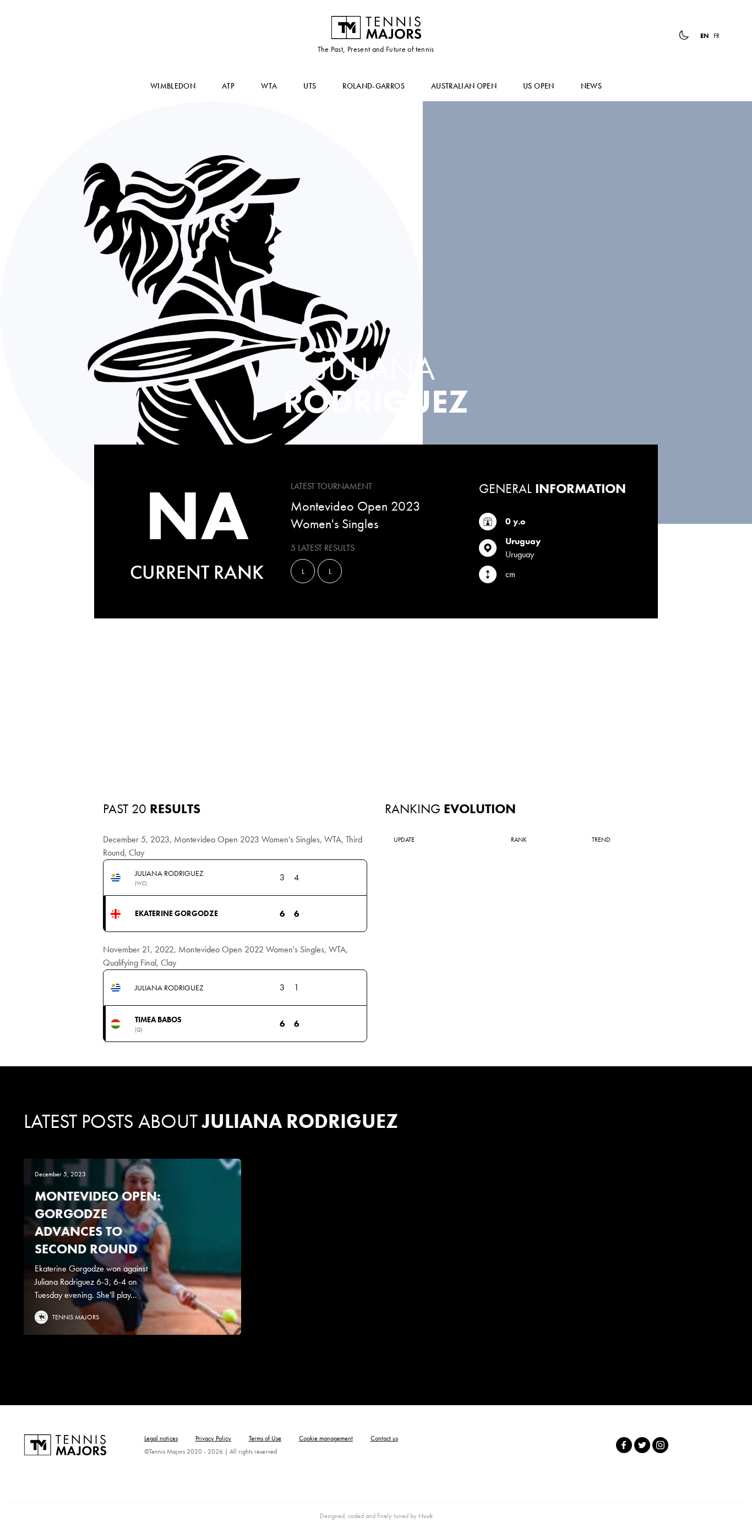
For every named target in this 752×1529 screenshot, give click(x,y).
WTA (269, 86)
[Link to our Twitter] (642, 1445)
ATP (228, 86)
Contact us (384, 1438)
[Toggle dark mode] (683, 35)
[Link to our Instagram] (660, 1445)
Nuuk (425, 1515)
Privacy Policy (213, 1438)
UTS (309, 86)
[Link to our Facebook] (624, 1445)
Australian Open (464, 86)
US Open (538, 86)
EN (704, 35)
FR (716, 35)
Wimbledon (172, 86)
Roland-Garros (373, 86)
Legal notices (161, 1438)
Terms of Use (265, 1438)
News (591, 86)
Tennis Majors (376, 27)
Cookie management (326, 1438)
